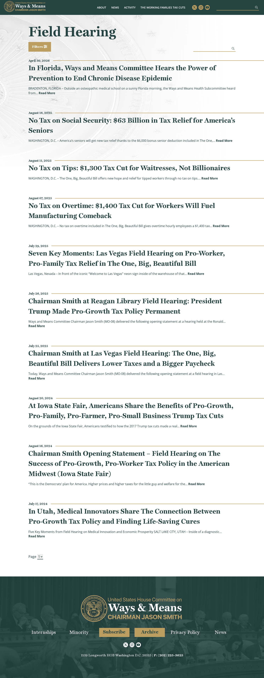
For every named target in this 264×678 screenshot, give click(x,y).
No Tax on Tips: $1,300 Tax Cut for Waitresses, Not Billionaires (129, 168)
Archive (149, 632)
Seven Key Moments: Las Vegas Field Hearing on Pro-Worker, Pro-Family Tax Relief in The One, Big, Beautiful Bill (126, 258)
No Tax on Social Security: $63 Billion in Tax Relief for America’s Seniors (131, 125)
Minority (79, 632)
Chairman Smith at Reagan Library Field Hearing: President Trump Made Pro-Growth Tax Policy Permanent (125, 306)
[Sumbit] (256, 7)
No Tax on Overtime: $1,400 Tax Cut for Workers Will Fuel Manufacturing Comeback (121, 211)
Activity (129, 7)
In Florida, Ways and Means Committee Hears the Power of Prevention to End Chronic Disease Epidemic (122, 73)
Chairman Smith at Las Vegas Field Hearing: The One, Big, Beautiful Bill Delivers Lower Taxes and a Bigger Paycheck (122, 358)
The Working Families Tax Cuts (163, 7)
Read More (47, 93)
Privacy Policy (185, 632)
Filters (38, 47)
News (115, 7)
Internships (43, 632)
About (101, 7)
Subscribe (114, 632)
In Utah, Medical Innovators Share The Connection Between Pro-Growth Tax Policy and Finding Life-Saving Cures (124, 516)
